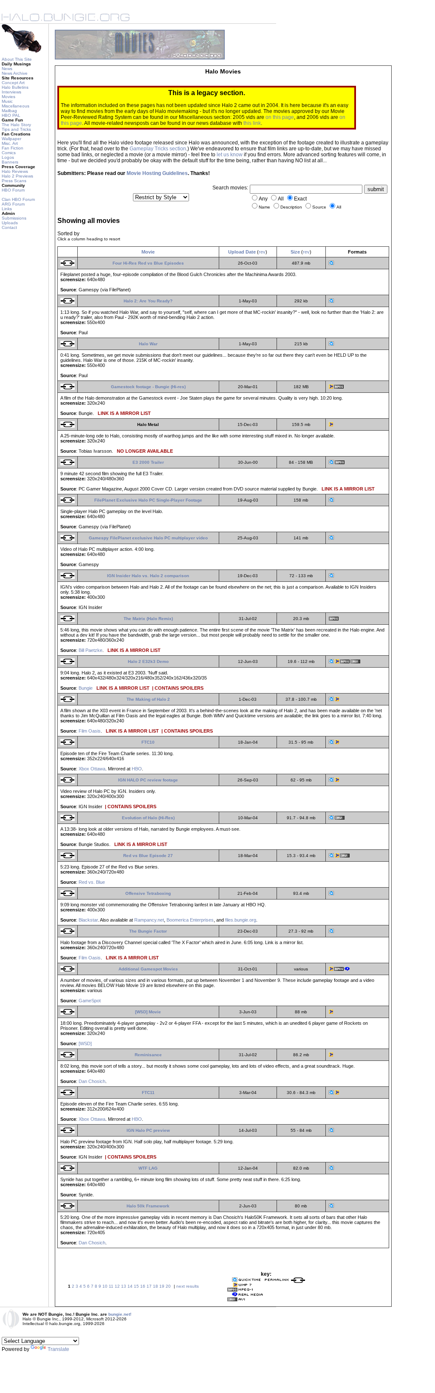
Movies (8, 96)
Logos (8, 157)
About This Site (17, 59)
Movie (148, 251)
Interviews (11, 92)
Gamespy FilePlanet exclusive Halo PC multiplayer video (148, 538)
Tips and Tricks (16, 129)
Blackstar (88, 919)
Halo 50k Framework (148, 1206)
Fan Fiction (12, 148)
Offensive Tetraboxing (148, 893)
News (7, 68)
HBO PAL (11, 115)
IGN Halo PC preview (148, 1130)
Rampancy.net (149, 919)
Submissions (14, 218)
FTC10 (148, 742)
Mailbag (9, 110)
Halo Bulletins (15, 87)
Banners (10, 162)
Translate (58, 1349)
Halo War (148, 343)
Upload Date (242, 251)
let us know (230, 155)
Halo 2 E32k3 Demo (148, 661)
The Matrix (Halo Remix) (148, 618)
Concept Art (13, 82)
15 (136, 1286)
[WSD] (85, 1043)
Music (7, 101)
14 (130, 1286)
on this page (280, 117)
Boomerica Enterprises (190, 919)
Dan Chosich (92, 1081)
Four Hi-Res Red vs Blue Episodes (148, 263)
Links (7, 208)
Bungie (86, 688)
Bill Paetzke (90, 650)
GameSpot (90, 1000)
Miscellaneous (15, 106)
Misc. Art (10, 143)
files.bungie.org (240, 919)
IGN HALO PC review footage (148, 780)
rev (262, 251)
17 (149, 1286)
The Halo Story (16, 124)
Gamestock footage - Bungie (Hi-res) (148, 386)
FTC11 (148, 1092)
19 (161, 1286)
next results (187, 1286)
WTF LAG (148, 1168)
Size (295, 251)
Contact (9, 227)
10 (104, 1286)
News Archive (15, 73)
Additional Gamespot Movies (148, 969)
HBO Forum (13, 190)
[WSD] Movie (148, 1012)
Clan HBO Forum (18, 199)
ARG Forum (13, 204)
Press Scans (14, 180)
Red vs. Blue (92, 882)
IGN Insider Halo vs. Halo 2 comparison (148, 575)
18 (155, 1286)
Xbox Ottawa (92, 768)
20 (168, 1286)
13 (123, 1286)
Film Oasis (90, 730)
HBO (137, 768)
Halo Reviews (15, 171)
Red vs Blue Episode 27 (148, 855)
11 (111, 1286)
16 (142, 1286)
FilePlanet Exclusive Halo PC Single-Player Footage (148, 500)
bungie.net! (119, 1314)
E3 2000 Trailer (148, 462)
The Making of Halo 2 (148, 699)
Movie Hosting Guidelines (157, 173)
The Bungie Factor (148, 931)
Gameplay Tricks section (158, 149)
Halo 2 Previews (17, 176)
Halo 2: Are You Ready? (148, 301)
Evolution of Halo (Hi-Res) (148, 817)
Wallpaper (11, 138)
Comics (9, 152)
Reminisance (148, 1054)
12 (117, 1286)
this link (252, 123)
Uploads (10, 222)
